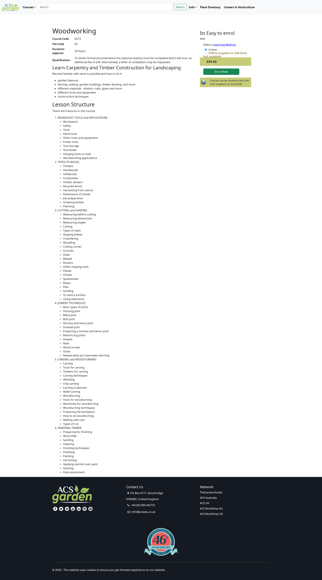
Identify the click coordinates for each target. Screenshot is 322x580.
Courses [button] (28, 7)
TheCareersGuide (211, 492)
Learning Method (225, 45)
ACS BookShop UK (211, 514)
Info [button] (192, 7)
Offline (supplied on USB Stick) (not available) (225, 53)
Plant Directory (210, 7)
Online (212, 49)
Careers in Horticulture (239, 7)
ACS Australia (208, 498)
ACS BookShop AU (211, 508)
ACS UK (204, 503)
